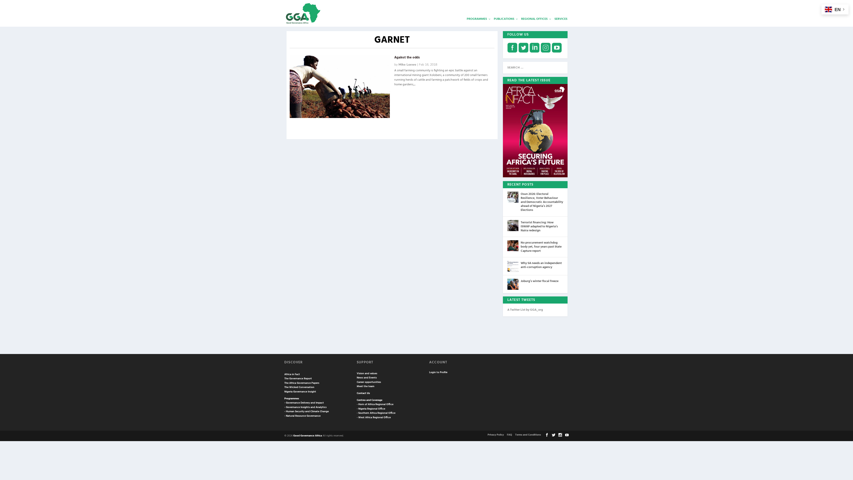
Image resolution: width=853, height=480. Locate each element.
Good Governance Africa (307, 436)
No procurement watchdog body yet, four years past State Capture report (541, 246)
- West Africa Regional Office (374, 417)
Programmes (477, 19)
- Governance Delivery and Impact (304, 403)
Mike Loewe (407, 64)
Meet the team (365, 386)
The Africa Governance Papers (301, 383)
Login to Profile (438, 372)
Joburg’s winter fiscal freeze (539, 281)
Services (560, 19)
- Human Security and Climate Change (306, 411)
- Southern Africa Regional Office (376, 413)
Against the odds (407, 57)
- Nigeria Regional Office (371, 409)
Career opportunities (369, 382)
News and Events (367, 378)
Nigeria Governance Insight (300, 392)
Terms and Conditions (528, 435)
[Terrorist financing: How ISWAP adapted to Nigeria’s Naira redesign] (512, 225)
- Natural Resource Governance (302, 416)
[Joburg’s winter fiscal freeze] (512, 284)
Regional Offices (534, 19)
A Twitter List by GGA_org (525, 309)
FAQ (509, 435)
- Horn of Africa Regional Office (375, 404)
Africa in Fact (292, 374)
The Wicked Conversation (299, 387)
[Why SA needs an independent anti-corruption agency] (512, 266)
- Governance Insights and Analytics (305, 407)
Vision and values (367, 373)
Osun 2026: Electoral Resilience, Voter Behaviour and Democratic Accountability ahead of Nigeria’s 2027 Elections (542, 202)
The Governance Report (298, 378)
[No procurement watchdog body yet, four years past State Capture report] (512, 245)
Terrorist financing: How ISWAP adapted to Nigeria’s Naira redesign (539, 226)
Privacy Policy (496, 435)
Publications (504, 19)
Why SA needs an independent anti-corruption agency (541, 265)
